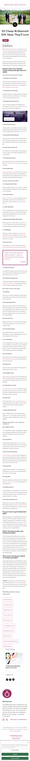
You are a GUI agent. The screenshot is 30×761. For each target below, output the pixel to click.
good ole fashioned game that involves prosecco (14, 247)
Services (16, 738)
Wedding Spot (16, 736)
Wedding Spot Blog (15, 4)
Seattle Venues (8, 646)
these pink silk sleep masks (11, 482)
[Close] (28, 742)
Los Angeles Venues (9, 626)
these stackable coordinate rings (10, 87)
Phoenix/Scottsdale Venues (11, 641)
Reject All (15, 754)
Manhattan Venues (8, 631)
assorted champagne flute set (12, 376)
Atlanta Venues (8, 599)
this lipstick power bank (12, 274)
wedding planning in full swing (12, 49)
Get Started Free (9, 119)
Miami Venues (7, 636)
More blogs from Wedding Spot (18, 719)
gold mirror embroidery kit (9, 283)
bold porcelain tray (18, 323)
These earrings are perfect (9, 455)
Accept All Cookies (15, 758)
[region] (15, 750)
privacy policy (17, 731)
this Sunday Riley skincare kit (20, 504)
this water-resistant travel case (18, 401)
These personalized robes (9, 172)
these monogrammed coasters (12, 163)
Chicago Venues (8, 604)
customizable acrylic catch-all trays (17, 106)
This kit (4, 430)
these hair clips (22, 131)
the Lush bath (20, 443)
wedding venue (17, 85)
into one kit (9, 415)
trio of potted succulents (10, 198)
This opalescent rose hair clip (9, 389)
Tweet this (23, 261)
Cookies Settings (15, 750)
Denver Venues (8, 615)
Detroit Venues (7, 620)
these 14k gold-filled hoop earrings (11, 359)
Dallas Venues (7, 610)
